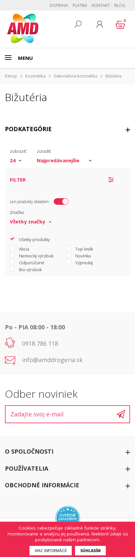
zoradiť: (44, 151)
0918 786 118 (40, 343)
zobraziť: (18, 151)
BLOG (119, 5)
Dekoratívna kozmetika (75, 76)
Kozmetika (35, 76)
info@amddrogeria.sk (52, 360)
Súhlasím (90, 550)
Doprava (59, 5)
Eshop (11, 76)
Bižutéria (114, 76)
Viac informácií (51, 550)
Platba (80, 5)
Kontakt (101, 5)
